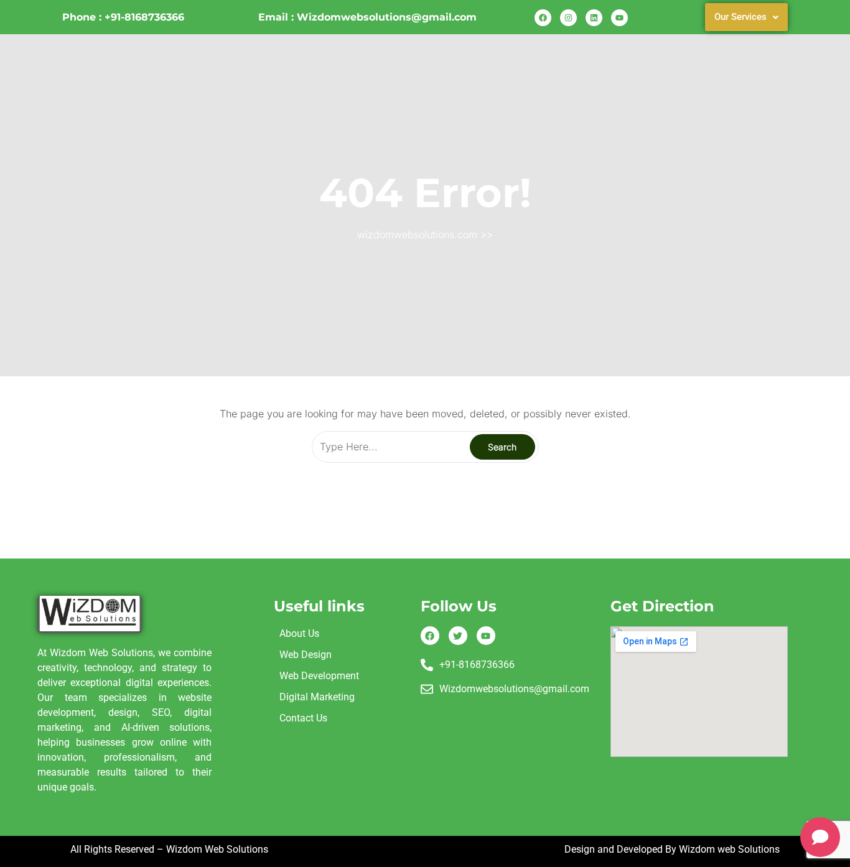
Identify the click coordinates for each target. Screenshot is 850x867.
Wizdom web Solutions (729, 849)
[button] (746, 17)
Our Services (740, 16)
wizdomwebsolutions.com (417, 234)
